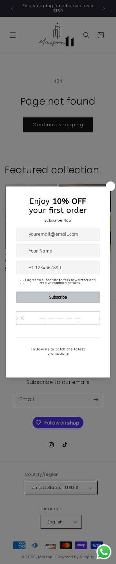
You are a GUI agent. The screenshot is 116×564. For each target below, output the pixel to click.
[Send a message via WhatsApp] (104, 552)
